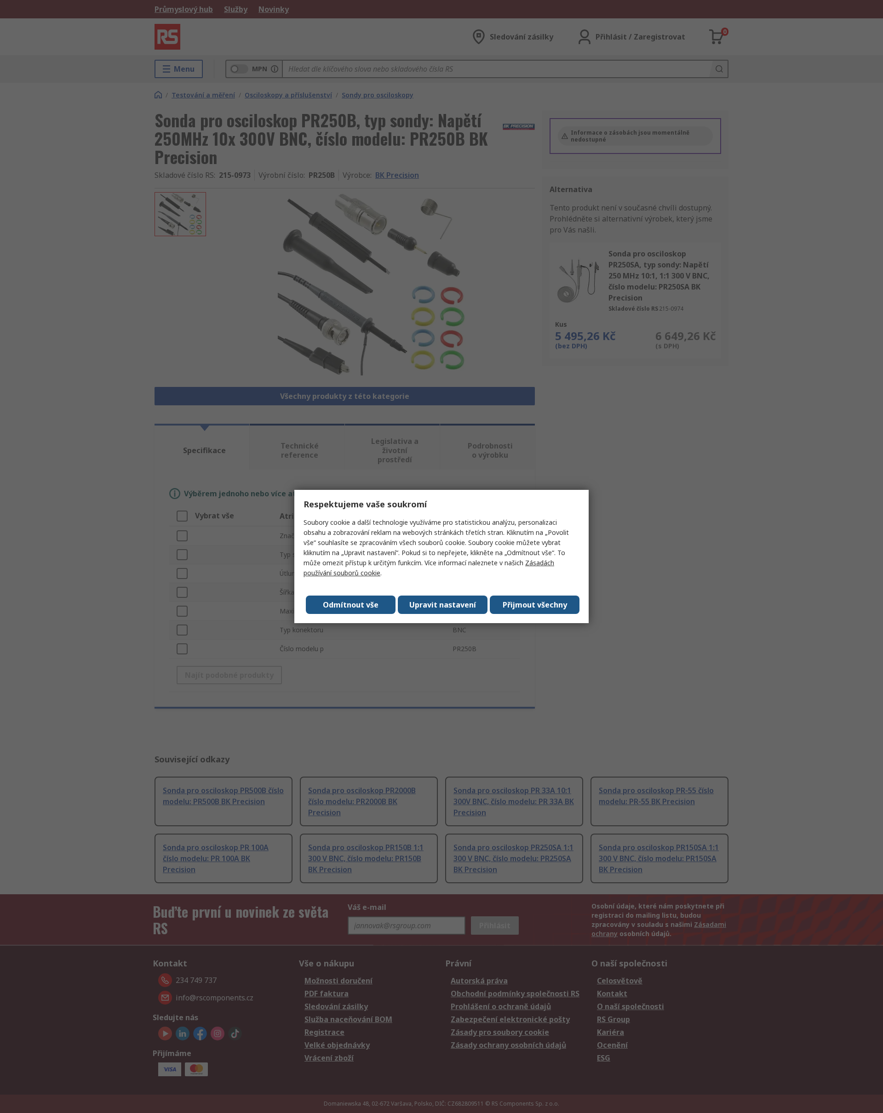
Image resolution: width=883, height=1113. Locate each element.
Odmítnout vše (350, 605)
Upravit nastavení (442, 605)
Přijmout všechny (535, 605)
